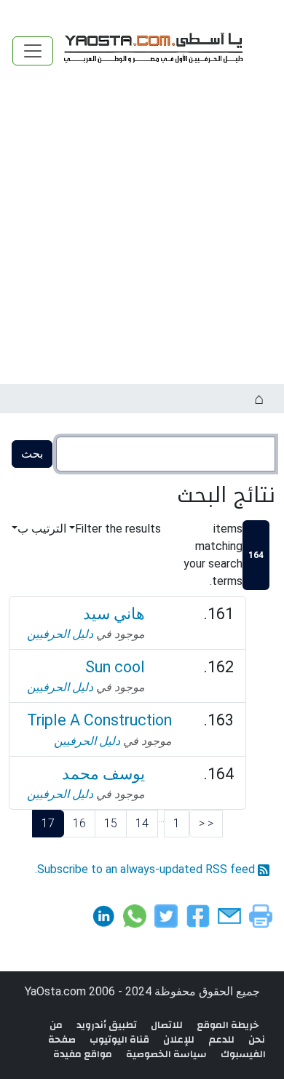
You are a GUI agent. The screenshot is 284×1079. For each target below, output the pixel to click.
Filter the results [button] (118, 528)
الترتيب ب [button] (41, 528)
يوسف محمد (103, 774)
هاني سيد (114, 614)
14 (142, 823)
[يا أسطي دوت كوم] (151, 50)
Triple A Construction (99, 720)
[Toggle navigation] (32, 50)
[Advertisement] (142, 235)
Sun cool (115, 667)
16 (79, 823)
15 (110, 823)
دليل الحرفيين (60, 634)
